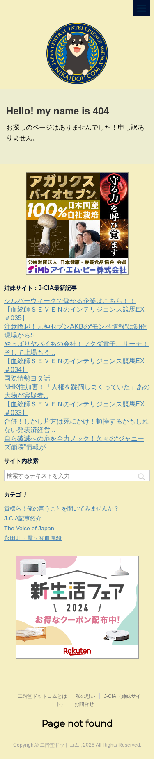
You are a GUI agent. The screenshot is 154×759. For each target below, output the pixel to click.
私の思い (85, 696)
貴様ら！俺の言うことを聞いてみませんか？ (61, 508)
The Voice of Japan (29, 528)
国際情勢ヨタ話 (27, 378)
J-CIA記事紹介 (22, 518)
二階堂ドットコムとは (42, 696)
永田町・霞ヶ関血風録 (33, 538)
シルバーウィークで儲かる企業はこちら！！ (70, 300)
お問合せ (84, 704)
